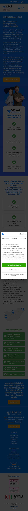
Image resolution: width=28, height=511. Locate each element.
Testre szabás (13, 269)
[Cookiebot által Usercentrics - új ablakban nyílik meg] (19, 234)
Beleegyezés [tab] (5, 238)
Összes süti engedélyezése (14, 265)
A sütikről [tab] (23, 238)
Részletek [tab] (14, 238)
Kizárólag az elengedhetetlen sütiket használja (14, 275)
